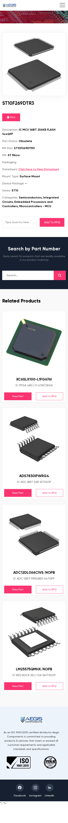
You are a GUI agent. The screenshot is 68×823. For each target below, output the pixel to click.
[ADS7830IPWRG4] (34, 439)
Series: (6, 190)
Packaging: (9, 162)
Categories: (10, 197)
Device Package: (13, 183)
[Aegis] (9, 5)
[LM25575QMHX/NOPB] (34, 632)
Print (12, 117)
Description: (10, 129)
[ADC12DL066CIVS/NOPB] (34, 536)
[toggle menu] (60, 5)
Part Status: (10, 141)
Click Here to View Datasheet (38, 169)
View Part (17, 396)
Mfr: (4, 155)
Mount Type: (10, 176)
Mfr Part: (7, 148)
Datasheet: (10, 169)
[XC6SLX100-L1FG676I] (34, 343)
